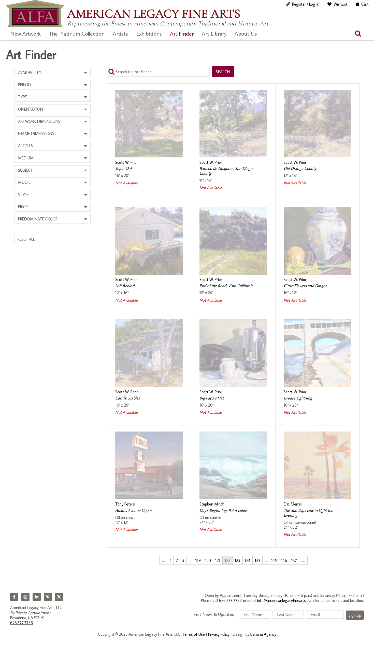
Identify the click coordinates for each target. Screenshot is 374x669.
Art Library (214, 33)
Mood (24, 182)
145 (274, 560)
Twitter (59, 597)
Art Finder (182, 33)
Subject (25, 170)
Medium (26, 157)
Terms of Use (193, 634)
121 (217, 560)
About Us (246, 33)
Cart (365, 4)
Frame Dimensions (36, 133)
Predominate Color (37, 218)
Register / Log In (305, 4)
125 (257, 560)
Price (23, 206)
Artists (120, 33)
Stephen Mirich (211, 504)
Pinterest (48, 597)
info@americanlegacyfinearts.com (285, 600)
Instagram (25, 597)
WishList (341, 4)
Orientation (30, 109)
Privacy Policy (218, 634)
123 (237, 560)
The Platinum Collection (77, 33)
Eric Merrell (293, 504)
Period (24, 84)
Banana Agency (263, 634)
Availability (29, 72)
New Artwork (25, 33)
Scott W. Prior (126, 162)
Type (22, 96)
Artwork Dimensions (39, 121)
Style (23, 194)
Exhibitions (149, 33)
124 (247, 560)
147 (294, 560)
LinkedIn (37, 597)
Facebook (14, 597)
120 (208, 560)
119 (198, 560)
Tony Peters (125, 504)
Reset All (26, 239)
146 (284, 560)
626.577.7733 (21, 622)
